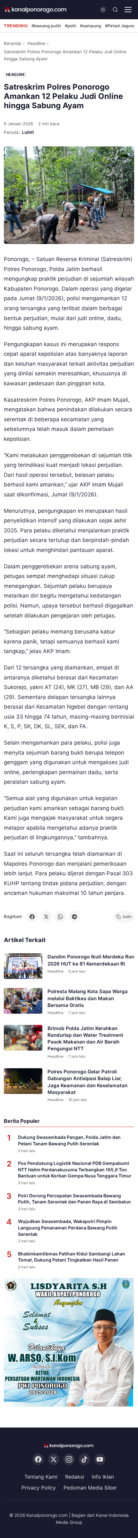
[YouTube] (100, 1459)
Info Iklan (103, 1476)
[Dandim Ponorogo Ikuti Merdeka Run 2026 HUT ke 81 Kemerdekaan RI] (23, 966)
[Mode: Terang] (103, 9)
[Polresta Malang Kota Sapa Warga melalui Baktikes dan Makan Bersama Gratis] (23, 1001)
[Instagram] (69, 1459)
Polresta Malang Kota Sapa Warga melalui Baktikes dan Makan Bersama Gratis (87, 998)
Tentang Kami (40, 1476)
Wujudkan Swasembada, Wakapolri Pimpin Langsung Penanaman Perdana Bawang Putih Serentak (67, 1228)
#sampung (90, 25)
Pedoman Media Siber (90, 1487)
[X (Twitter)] (53, 1459)
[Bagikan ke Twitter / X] (46, 916)
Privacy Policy (39, 1487)
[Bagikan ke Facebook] (32, 916)
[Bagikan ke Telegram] (74, 916)
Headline (36, 43)
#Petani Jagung (120, 25)
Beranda (12, 43)
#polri (70, 25)
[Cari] (115, 9)
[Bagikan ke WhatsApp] (60, 916)
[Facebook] (38, 1459)
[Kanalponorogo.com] (36, 9)
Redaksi (74, 1476)
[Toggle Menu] (128, 9)
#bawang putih (46, 25)
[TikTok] (84, 1459)
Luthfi (28, 132)
